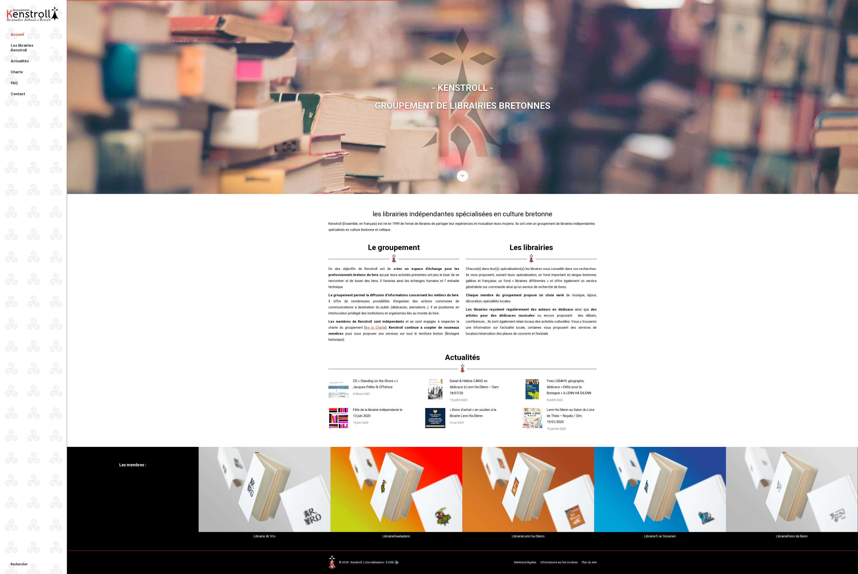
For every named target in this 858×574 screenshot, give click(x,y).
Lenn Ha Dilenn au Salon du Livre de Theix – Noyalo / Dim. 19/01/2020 (570, 416)
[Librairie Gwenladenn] (396, 494)
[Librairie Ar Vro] (264, 494)
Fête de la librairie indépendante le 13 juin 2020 (377, 413)
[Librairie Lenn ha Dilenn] (528, 494)
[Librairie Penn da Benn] (792, 494)
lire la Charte (375, 328)
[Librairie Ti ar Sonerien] (660, 494)
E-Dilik (390, 562)
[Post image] (338, 389)
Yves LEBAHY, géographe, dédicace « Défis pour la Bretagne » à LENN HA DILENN (569, 387)
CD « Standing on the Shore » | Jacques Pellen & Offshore (375, 384)
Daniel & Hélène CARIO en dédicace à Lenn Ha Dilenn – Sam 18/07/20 (474, 387)
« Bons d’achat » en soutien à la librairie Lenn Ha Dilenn (473, 413)
